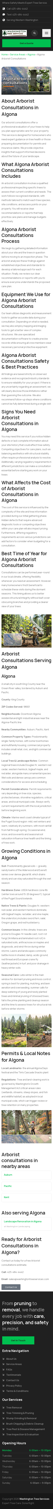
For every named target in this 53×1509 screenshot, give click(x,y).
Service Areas (17, 54)
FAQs (9, 1369)
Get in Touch (18, 1340)
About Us (11, 1358)
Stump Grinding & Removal (21, 1418)
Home (4, 54)
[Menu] (46, 33)
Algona (31, 54)
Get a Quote (26, 43)
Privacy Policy (14, 1385)
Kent (6, 1197)
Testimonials (13, 1374)
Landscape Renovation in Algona (23, 1221)
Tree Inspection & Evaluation (22, 1434)
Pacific (8, 1186)
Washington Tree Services (34, 1498)
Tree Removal (14, 1407)
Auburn (8, 1174)
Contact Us (12, 1380)
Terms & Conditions (17, 1391)
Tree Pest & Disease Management (25, 1429)
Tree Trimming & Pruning (20, 1413)
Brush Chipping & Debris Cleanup (25, 1423)
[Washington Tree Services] (14, 33)
